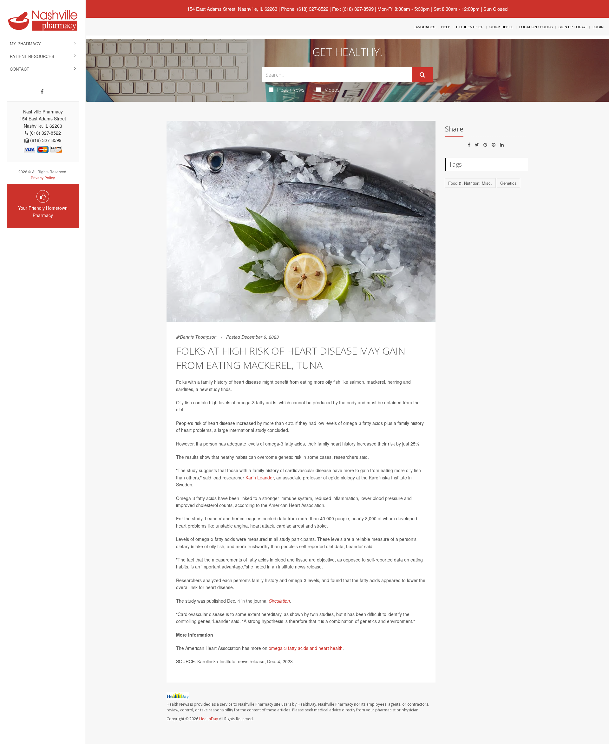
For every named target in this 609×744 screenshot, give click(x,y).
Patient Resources (32, 56)
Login (598, 26)
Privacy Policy (43, 177)
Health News (290, 90)
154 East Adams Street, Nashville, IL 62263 (232, 8)
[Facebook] (42, 91)
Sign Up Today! (572, 26)
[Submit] (422, 74)
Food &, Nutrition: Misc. (470, 183)
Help (445, 26)
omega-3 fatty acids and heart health (306, 648)
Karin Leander (260, 477)
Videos (332, 90)
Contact (19, 69)
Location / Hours (536, 26)
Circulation (279, 601)
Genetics (508, 183)
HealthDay (208, 719)
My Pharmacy (25, 44)
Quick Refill (501, 26)
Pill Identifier (469, 26)
